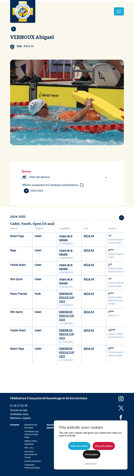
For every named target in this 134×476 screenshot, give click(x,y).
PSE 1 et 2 (29, 448)
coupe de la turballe (65, 238)
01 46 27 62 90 (18, 405)
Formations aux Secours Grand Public (32, 434)
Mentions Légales (20, 418)
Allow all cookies (79, 446)
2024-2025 (37, 190)
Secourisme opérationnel (52, 426)
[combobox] (68, 177)
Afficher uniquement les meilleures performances (50, 185)
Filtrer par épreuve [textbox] (39, 177)
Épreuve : (27, 171)
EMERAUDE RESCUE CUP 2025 (66, 297)
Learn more (91, 463)
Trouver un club (18, 410)
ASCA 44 (89, 236)
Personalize (91, 454)
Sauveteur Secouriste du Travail (31, 454)
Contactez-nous (19, 414)
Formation (14, 425)
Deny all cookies (104, 446)
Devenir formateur (33, 461)
